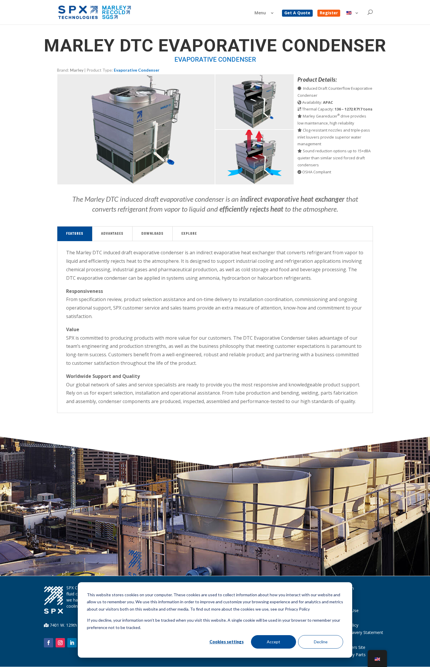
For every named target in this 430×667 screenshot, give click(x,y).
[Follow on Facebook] (48, 642)
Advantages (112, 234)
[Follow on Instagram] (60, 642)
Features (74, 234)
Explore (189, 234)
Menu (260, 13)
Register (329, 13)
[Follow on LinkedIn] (72, 642)
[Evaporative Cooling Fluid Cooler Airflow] (254, 183)
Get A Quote (297, 13)
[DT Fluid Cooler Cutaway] (254, 127)
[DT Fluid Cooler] (136, 183)
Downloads (152, 234)
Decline (321, 641)
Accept (273, 641)
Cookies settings (226, 641)
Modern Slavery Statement (358, 632)
